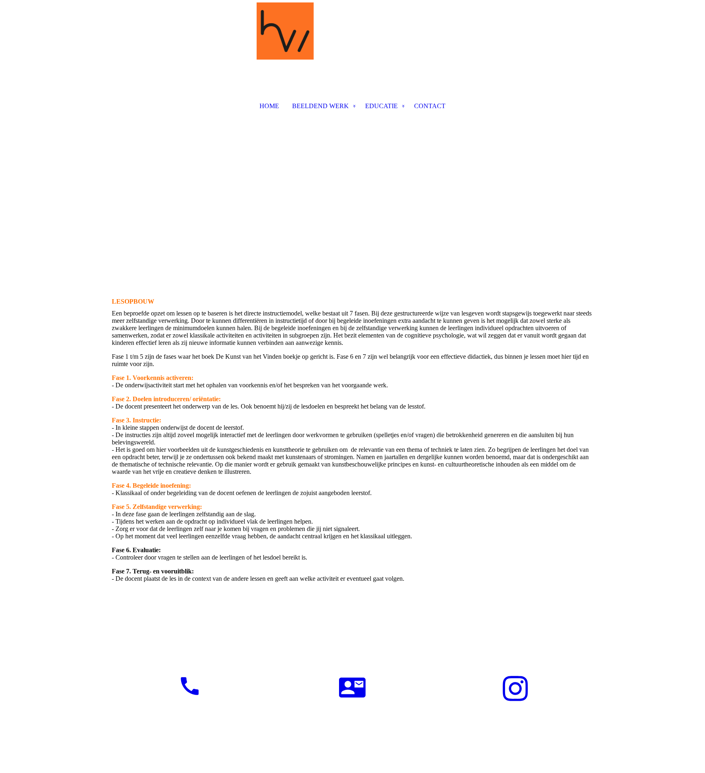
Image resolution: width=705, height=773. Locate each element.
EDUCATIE (381, 105)
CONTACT (430, 105)
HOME (269, 105)
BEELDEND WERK (320, 105)
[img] (352, 43)
